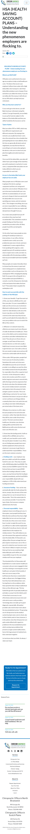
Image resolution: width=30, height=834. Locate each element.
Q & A (15, 793)
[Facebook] (8, 751)
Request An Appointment (16, 686)
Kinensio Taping (15, 768)
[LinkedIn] (21, 751)
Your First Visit (15, 785)
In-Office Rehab (15, 761)
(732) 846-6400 (17, 809)
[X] (12, 751)
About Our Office (15, 788)
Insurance (15, 790)
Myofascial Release (15, 766)
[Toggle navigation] (26, 2)
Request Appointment (15, 783)
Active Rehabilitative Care (15, 773)
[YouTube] (18, 751)
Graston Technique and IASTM (15, 771)
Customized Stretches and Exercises (15, 764)
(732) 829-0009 (17, 824)
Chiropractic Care (15, 759)
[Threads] (15, 751)
